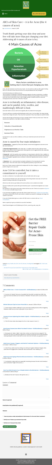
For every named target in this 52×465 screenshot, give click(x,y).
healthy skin (13, 263)
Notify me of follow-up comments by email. (15, 419)
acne (8, 263)
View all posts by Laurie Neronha (12, 277)
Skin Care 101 (19, 263)
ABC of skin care (43, 263)
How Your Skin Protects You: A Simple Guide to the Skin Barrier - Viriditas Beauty (26, 370)
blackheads (5, 158)
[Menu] (26, 454)
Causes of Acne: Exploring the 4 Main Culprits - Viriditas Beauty (21, 316)
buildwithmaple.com (30, 463)
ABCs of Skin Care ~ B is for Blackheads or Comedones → (36, 269)
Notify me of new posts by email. (12, 423)
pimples (4, 265)
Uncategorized (30, 263)
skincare (24, 263)
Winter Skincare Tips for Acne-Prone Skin (15, 304)
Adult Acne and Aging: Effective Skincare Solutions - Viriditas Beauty (23, 357)
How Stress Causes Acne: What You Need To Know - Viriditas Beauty (22, 328)
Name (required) (7, 400)
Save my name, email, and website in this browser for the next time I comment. (24, 416)
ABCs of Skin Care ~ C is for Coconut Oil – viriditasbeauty (19, 289)
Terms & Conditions (22, 461)
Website (5, 410)
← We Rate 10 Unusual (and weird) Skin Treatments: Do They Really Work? (20, 267)
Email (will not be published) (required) (13, 405)
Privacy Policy (31, 461)
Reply (47, 301)
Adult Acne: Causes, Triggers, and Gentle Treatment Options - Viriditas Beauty (26, 343)
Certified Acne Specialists (42, 192)
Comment (5, 385)
